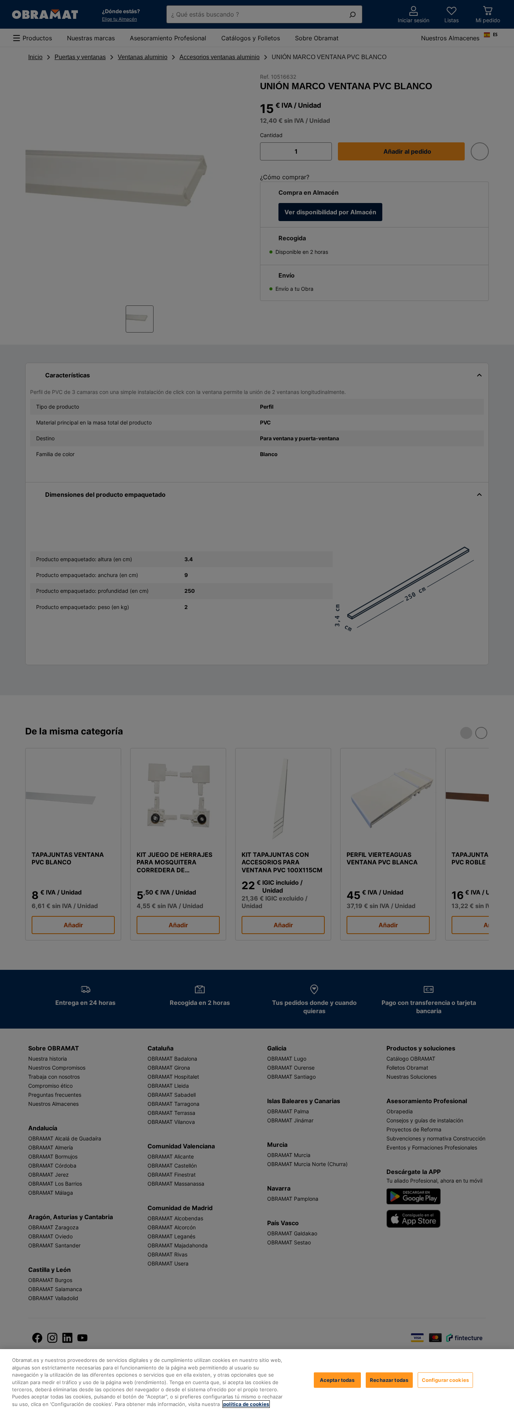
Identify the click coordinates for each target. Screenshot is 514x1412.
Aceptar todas (337, 1380)
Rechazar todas (389, 1380)
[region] (257, 1380)
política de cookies (246, 1404)
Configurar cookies (445, 1380)
